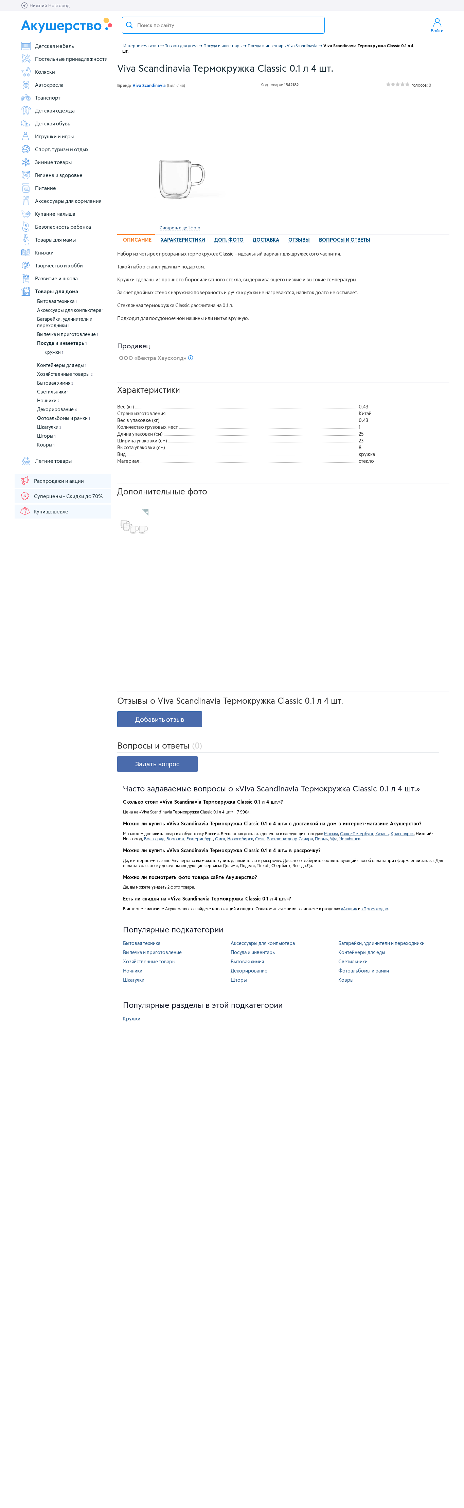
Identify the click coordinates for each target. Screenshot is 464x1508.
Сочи (260, 838)
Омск (220, 838)
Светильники (53, 391)
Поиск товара (129, 25)
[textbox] (223, 25)
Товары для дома (56, 291)
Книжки (44, 252)
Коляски (45, 72)
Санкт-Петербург (356, 833)
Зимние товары (53, 162)
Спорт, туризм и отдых (62, 149)
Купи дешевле (51, 511)
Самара (306, 838)
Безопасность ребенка (63, 227)
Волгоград (154, 838)
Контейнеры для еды (61, 365)
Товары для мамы (55, 239)
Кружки (53, 352)
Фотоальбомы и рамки (63, 418)
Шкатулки (49, 427)
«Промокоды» (374, 908)
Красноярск (402, 833)
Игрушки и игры (54, 136)
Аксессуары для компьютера (70, 310)
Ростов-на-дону (282, 838)
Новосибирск (240, 838)
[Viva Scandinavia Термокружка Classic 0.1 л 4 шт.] (179, 159)
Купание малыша (55, 214)
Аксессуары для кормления (68, 201)
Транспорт (47, 97)
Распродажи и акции (59, 481)
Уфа (333, 838)
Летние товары (53, 461)
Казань (382, 833)
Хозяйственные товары (65, 374)
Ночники (48, 400)
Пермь (321, 838)
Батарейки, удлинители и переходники (381, 943)
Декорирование (57, 409)
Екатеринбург (199, 838)
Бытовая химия (55, 383)
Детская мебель (54, 46)
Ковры (46, 445)
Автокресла (49, 85)
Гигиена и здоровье (59, 175)
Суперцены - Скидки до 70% (68, 496)
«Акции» (349, 908)
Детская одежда (55, 110)
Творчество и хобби (59, 265)
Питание (45, 188)
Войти (437, 30)
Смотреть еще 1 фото (180, 227)
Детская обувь (52, 123)
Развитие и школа (56, 278)
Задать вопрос (157, 764)
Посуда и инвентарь (62, 343)
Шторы (46, 436)
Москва (331, 833)
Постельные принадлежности (71, 59)
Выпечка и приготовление (67, 334)
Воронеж (175, 838)
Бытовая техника (57, 301)
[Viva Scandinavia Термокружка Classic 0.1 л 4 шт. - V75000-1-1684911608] (134, 523)
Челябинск (349, 838)
